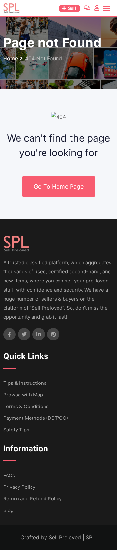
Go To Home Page (59, 186)
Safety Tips (16, 430)
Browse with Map (23, 395)
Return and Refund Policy (32, 499)
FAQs (9, 475)
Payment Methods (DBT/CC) (35, 418)
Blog (8, 510)
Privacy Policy (19, 487)
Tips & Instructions (24, 383)
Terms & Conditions (26, 406)
